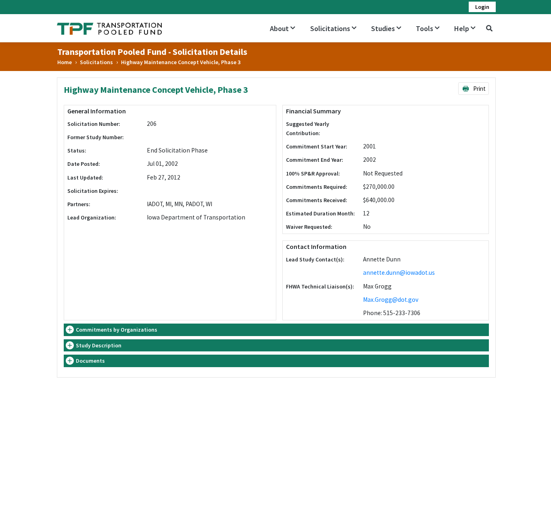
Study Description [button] (98, 345)
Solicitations (96, 62)
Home (64, 62)
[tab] (276, 330)
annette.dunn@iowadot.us (399, 272)
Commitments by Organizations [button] (116, 329)
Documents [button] (90, 360)
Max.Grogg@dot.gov (390, 299)
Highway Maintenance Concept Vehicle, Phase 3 (180, 62)
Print (479, 88)
